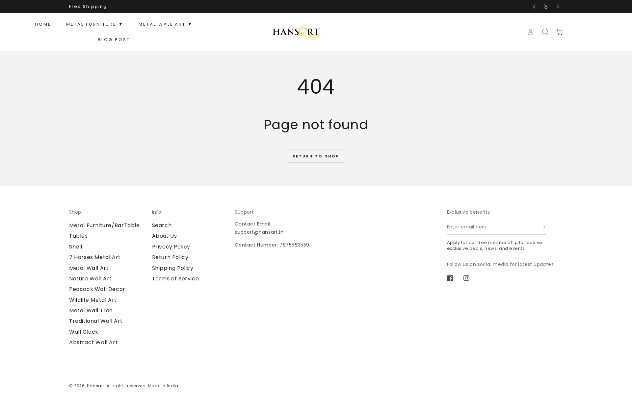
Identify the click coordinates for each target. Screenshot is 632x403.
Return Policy (170, 257)
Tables (78, 236)
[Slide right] (557, 6)
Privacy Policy (171, 246)
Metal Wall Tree (91, 310)
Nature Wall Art (90, 278)
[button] (545, 32)
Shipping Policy (173, 268)
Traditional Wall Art (96, 321)
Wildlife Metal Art (93, 300)
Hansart (95, 386)
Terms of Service (175, 278)
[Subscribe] (543, 227)
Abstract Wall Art (93, 342)
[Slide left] (534, 6)
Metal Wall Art (89, 268)
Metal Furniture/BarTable (104, 225)
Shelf (76, 246)
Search (162, 225)
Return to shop (316, 156)
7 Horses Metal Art (95, 257)
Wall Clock (83, 332)
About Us (164, 236)
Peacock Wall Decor (97, 289)
